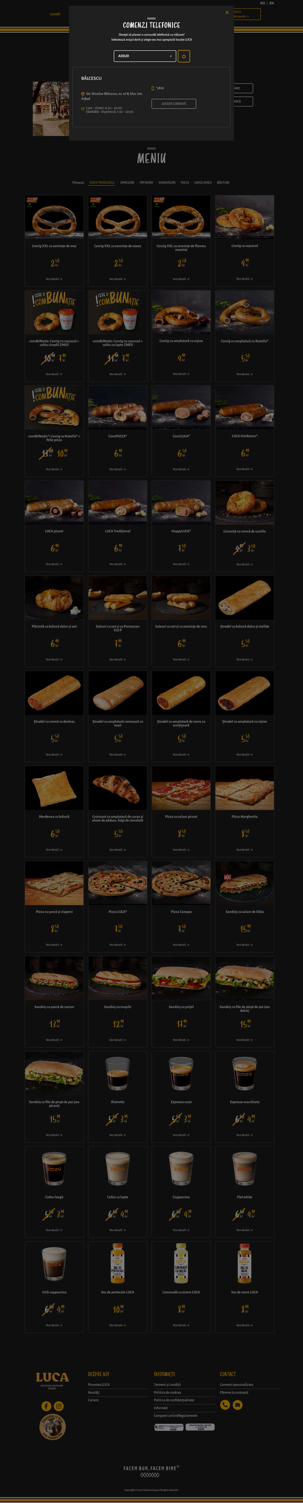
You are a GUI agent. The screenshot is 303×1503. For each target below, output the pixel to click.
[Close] (227, 12)
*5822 (160, 88)
